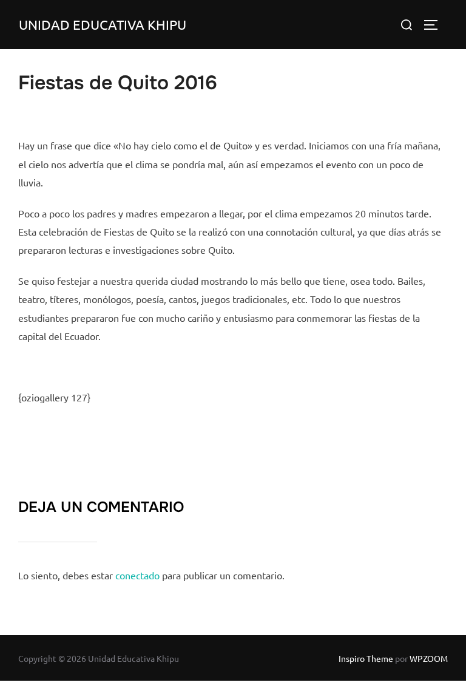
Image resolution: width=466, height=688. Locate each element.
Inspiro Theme (366, 658)
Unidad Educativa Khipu (102, 24)
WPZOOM (429, 658)
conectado (137, 575)
